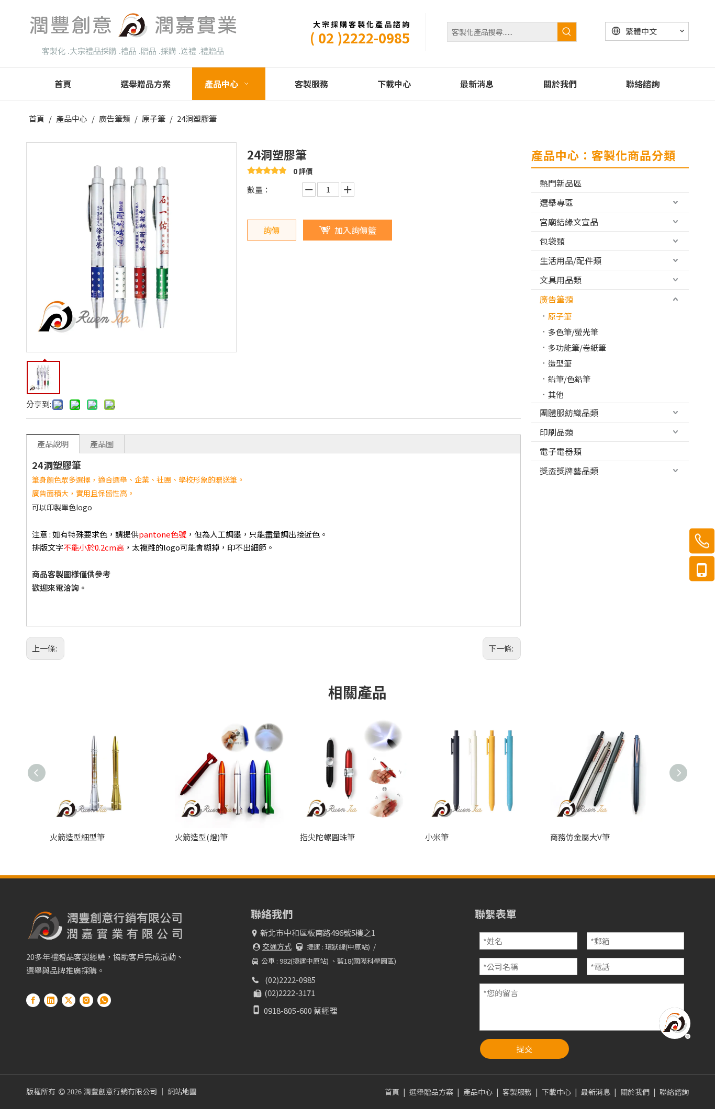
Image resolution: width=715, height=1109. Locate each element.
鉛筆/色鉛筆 (569, 378)
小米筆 (437, 836)
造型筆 (560, 363)
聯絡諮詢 (674, 1092)
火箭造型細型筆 (77, 836)
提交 (524, 1048)
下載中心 (556, 1092)
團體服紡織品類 (569, 412)
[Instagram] (86, 999)
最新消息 (595, 1092)
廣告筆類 (556, 299)
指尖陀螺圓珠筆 (327, 836)
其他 (556, 394)
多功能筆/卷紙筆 (577, 347)
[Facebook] (33, 999)
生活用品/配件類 (570, 260)
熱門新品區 (561, 183)
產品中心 (478, 1092)
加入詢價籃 (355, 230)
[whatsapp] (104, 999)
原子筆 (560, 316)
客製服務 (517, 1092)
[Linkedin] (51, 999)
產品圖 (102, 443)
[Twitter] (68, 999)
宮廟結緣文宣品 (569, 221)
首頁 (392, 1092)
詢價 (271, 230)
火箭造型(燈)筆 (201, 836)
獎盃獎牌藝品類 (569, 470)
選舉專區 (556, 202)
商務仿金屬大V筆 (580, 836)
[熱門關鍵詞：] (566, 31)
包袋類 (552, 241)
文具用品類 (561, 279)
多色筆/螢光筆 (573, 331)
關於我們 (635, 1092)
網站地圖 (182, 1091)
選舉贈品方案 (431, 1092)
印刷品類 (556, 432)
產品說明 (53, 443)
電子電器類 (561, 451)
